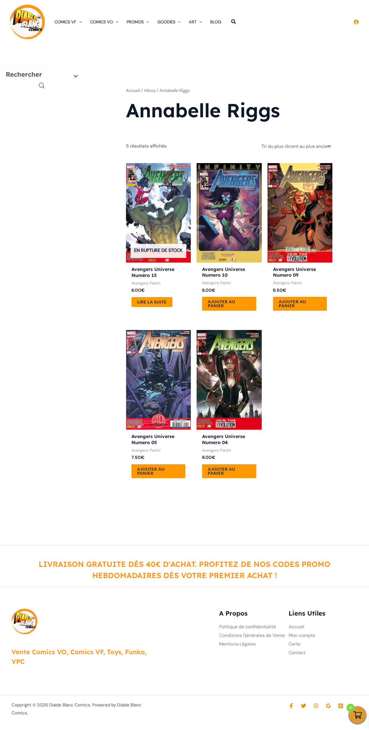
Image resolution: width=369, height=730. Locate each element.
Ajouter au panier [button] (221, 303)
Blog (215, 21)
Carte (294, 644)
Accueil (133, 90)
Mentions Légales (237, 644)
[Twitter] (303, 705)
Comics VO (101, 21)
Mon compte (302, 635)
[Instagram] (316, 705)
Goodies (166, 21)
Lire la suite (152, 301)
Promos (135, 21)
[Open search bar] (42, 85)
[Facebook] (291, 705)
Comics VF (65, 21)
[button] (79, 21)
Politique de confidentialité (247, 627)
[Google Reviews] (328, 705)
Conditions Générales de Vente (252, 635)
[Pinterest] (340, 705)
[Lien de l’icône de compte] (356, 21)
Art (193, 21)
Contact (297, 653)
